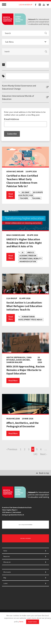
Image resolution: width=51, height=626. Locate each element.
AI (22, 252)
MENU (4, 4)
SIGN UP (29, 5)
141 (35, 454)
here (21, 621)
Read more (10, 195)
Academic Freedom (27, 255)
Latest (5, 583)
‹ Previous (11, 449)
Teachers (23, 198)
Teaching (36, 198)
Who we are (6, 562)
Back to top (44, 473)
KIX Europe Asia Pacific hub (30, 193)
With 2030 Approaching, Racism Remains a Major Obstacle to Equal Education (25, 370)
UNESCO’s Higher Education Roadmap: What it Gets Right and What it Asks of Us (24, 243)
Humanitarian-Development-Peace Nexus (30, 318)
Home (5, 551)
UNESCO (30, 252)
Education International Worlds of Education (18, 97)
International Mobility (30, 258)
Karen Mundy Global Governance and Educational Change (19, 87)
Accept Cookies (32, 622)
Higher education (27, 261)
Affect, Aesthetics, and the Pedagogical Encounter (22, 424)
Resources (6, 556)
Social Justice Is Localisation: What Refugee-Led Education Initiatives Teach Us (24, 306)
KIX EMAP (25, 192)
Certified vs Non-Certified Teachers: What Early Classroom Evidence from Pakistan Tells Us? (22, 181)
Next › (43, 454)
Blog (4, 578)
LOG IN (21, 5)
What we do (7, 572)
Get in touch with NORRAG (25, 524)
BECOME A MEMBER (25, 538)
